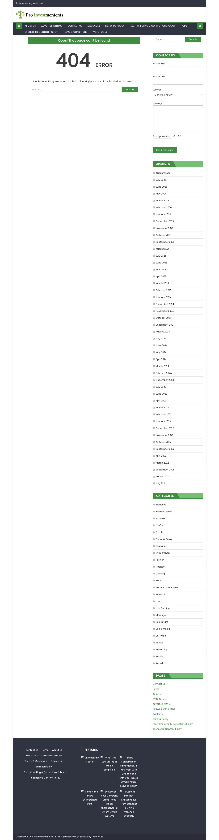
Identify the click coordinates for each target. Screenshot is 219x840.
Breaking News (164, 511)
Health (159, 580)
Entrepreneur (163, 553)
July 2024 (161, 338)
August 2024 (163, 331)
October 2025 (163, 235)
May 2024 (161, 352)
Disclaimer (94, 25)
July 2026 (161, 179)
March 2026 (162, 200)
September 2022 (165, 449)
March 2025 (162, 283)
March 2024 (162, 366)
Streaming (162, 649)
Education (161, 546)
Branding (161, 504)
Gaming (160, 573)
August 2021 (162, 476)
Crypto (160, 532)
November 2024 (165, 311)
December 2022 (165, 428)
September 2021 (165, 469)
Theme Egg (97, 836)
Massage (161, 615)
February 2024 (164, 373)
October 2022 (163, 442)
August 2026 (163, 173)
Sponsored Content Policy (41, 32)
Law (158, 601)
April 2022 (161, 455)
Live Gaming (163, 608)
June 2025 (161, 262)
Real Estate (162, 622)
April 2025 (161, 276)
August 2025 (163, 248)
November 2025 (164, 228)
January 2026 (163, 214)
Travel (159, 663)
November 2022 (164, 435)
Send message (164, 150)
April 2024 (161, 359)
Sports (159, 642)
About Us (30, 25)
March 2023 (162, 407)
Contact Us (74, 25)
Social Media (163, 628)
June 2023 (161, 393)
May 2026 (161, 193)
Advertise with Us (51, 25)
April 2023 (161, 400)
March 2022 (162, 462)
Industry (160, 594)
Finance (160, 566)
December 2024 (165, 304)
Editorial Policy (115, 25)
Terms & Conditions (75, 32)
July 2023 (161, 386)
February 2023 (164, 414)
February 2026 (164, 207)
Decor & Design (164, 539)
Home (184, 25)
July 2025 (161, 255)
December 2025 (165, 221)
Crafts (159, 525)
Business (160, 518)
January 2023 (163, 421)
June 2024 (162, 345)
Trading (160, 656)
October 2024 (164, 317)
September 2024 (165, 324)
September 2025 (165, 242)
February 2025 (164, 290)
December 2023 (165, 380)
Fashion (160, 559)
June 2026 (161, 186)
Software (161, 635)
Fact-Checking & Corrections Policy (152, 25)
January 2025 (163, 297)
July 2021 (160, 483)
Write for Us (100, 32)
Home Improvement (167, 587)
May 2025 (161, 269)
